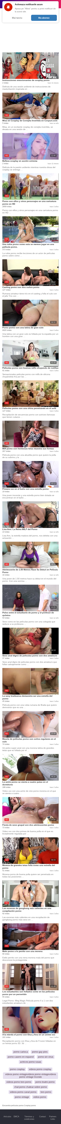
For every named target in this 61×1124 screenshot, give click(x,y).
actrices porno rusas (30, 1062)
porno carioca (20, 1052)
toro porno (46, 1092)
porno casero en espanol (21, 1057)
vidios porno (39, 1097)
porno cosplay (17, 1069)
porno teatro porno (45, 1082)
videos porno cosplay (40, 1069)
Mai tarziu (17, 18)
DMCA (16, 1116)
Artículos (7, 1116)
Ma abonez (44, 18)
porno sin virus (45, 1057)
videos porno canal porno (23, 1092)
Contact (42, 1116)
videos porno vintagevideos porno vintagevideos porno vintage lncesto (30, 1075)
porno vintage (22, 1097)
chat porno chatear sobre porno (30, 1087)
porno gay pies (40, 1052)
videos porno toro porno (18, 1082)
